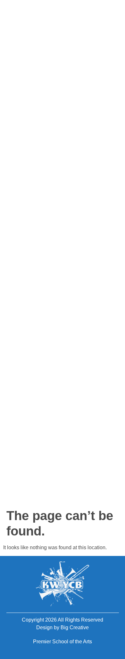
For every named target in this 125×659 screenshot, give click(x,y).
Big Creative (75, 627)
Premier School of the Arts (62, 641)
